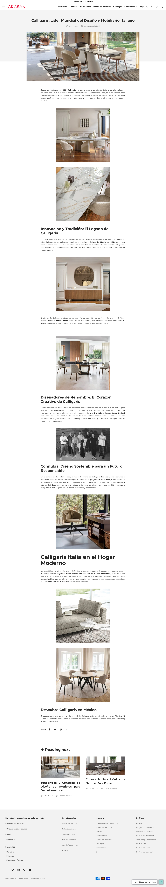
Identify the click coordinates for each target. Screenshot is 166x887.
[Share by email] (67, 729)
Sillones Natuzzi (69, 834)
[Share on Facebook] (49, 729)
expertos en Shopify (38, 878)
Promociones (101, 836)
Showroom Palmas (14, 860)
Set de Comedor (69, 840)
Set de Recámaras (69, 845)
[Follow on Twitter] (12, 870)
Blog (97, 852)
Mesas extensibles (69, 823)
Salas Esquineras (69, 829)
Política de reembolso (145, 852)
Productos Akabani (104, 827)
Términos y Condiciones (146, 840)
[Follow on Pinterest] (24, 870)
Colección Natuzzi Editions (107, 823)
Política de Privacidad (145, 836)
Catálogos (100, 844)
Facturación (141, 844)
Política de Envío (143, 848)
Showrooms (129, 7)
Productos (62, 7)
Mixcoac (10, 856)
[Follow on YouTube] (30, 870)
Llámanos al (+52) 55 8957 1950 (83, 1)
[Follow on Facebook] (6, 870)
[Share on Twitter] (55, 729)
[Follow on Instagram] (18, 870)
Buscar (139, 823)
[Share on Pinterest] (61, 729)
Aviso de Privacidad (144, 831)
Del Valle (10, 852)
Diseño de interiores (104, 840)
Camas (65, 850)
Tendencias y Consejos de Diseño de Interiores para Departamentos (60, 786)
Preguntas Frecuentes (145, 827)
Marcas (99, 831)
